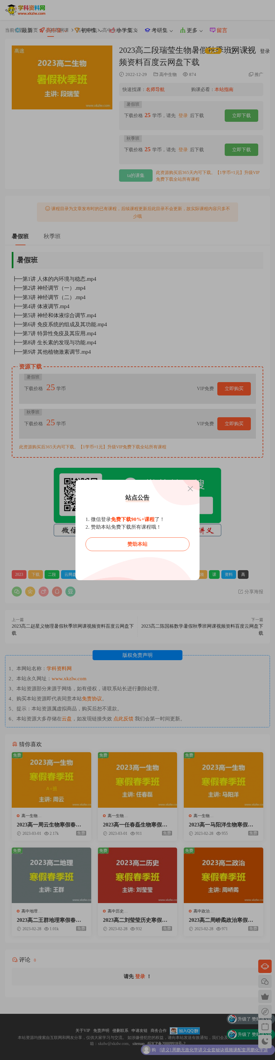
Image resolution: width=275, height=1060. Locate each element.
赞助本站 (137, 544)
